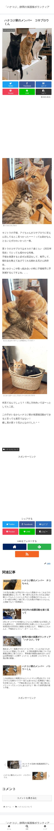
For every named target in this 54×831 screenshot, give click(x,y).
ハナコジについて (12, 449)
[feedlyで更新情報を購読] (39, 547)
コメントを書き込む (27, 798)
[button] (48, 461)
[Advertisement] (27, 127)
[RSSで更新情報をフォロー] (27, 554)
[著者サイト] (15, 547)
